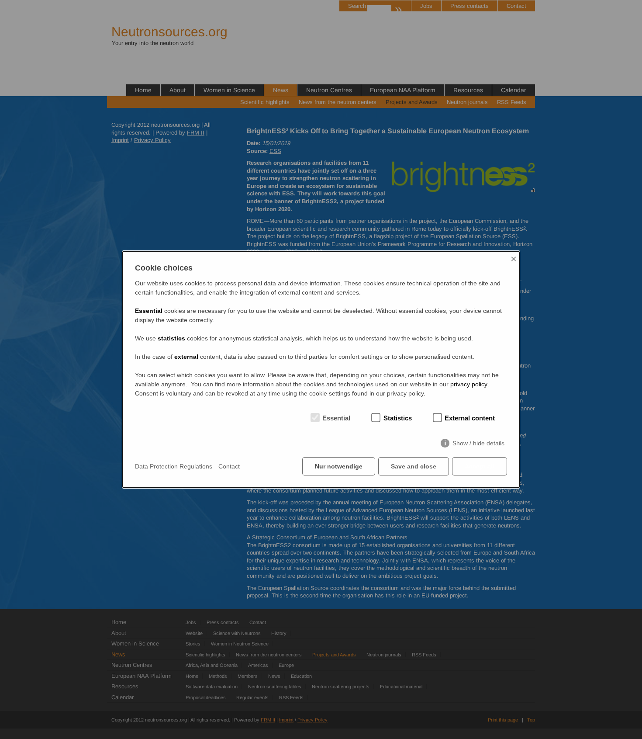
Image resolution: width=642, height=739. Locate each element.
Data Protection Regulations (173, 466)
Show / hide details (478, 443)
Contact (229, 466)
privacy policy (468, 384)
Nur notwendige (338, 466)
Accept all (479, 466)
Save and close (413, 466)
